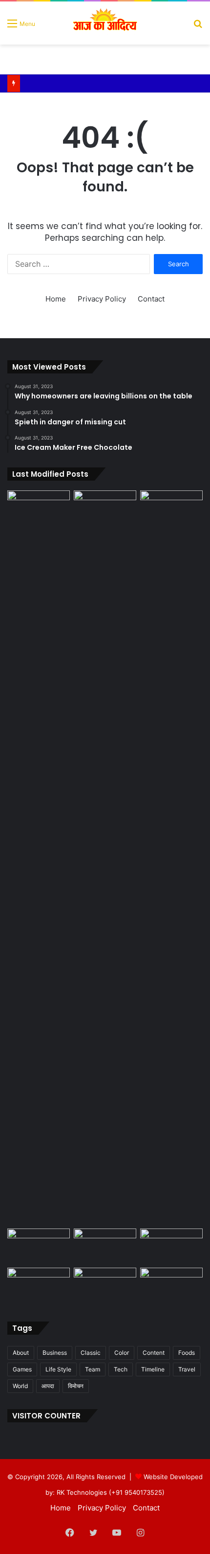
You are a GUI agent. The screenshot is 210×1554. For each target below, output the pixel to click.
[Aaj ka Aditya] (105, 23)
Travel (186, 1369)
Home (55, 298)
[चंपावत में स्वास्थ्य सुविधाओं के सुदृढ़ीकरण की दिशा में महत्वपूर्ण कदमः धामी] (38, 1246)
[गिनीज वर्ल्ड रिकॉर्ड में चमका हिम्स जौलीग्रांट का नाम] (171, 1285)
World (20, 1386)
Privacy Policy (102, 298)
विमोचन (76, 1386)
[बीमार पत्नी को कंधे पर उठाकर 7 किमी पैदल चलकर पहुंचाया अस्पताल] (171, 1246)
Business (54, 1352)
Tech (120, 1369)
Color (121, 1352)
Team (92, 1369)
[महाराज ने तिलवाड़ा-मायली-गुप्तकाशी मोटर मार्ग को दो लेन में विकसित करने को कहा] (38, 508)
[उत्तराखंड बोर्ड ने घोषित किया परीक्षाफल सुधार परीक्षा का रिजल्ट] (38, 1285)
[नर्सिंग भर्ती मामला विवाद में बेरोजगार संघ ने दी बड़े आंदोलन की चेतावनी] (105, 857)
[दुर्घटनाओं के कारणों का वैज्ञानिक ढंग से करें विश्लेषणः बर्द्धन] (105, 1246)
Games (22, 1369)
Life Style (58, 1369)
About (21, 1352)
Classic (91, 1352)
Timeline (153, 1369)
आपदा (48, 1386)
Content (154, 1352)
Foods (186, 1352)
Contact (151, 298)
